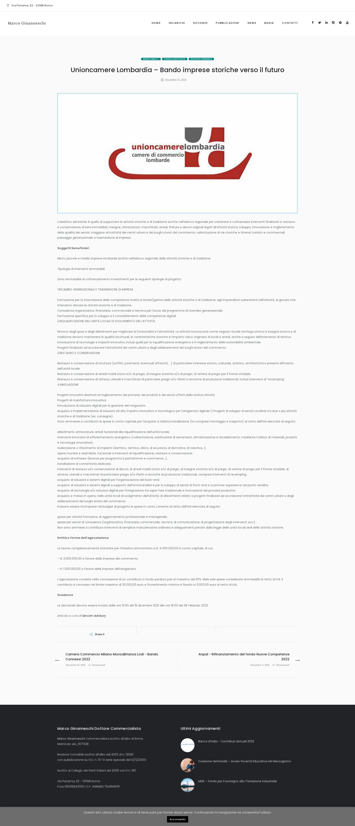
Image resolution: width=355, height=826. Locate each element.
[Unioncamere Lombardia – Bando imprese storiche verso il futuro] (177, 153)
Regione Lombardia (201, 59)
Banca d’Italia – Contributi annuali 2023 (226, 741)
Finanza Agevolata (174, 59)
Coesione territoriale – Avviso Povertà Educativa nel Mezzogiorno (244, 761)
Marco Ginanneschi (71, 739)
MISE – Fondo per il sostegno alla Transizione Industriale (237, 781)
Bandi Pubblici (151, 59)
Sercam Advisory (94, 616)
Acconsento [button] (177, 819)
